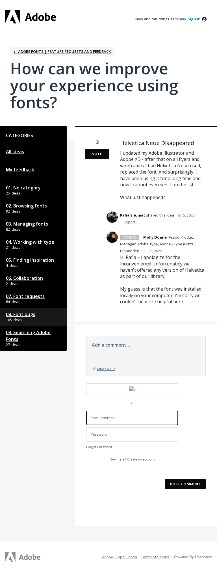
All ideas (15, 151)
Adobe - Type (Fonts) (119, 556)
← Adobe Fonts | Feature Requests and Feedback (62, 51)
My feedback (20, 170)
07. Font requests (25, 296)
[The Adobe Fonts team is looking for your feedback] (30, 16)
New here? (132, 459)
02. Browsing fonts (26, 206)
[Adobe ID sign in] (132, 389)
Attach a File (106, 369)
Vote (97, 153)
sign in (194, 18)
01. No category (23, 188)
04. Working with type (30, 242)
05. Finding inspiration (30, 260)
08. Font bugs (20, 314)
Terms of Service (155, 556)
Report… (130, 221)
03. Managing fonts (27, 224)
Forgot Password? (100, 447)
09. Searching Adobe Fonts (28, 335)
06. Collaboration (24, 278)
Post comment (185, 483)
